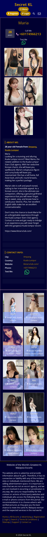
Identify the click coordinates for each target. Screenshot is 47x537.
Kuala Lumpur (12, 150)
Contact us (26, 522)
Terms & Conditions (28, 519)
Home (5, 516)
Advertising (26, 516)
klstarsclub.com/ (31, 264)
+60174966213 (30, 34)
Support (15, 522)
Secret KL (23, 4)
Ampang (32, 146)
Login (26, 13)
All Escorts (14, 516)
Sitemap (6, 522)
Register (14, 13)
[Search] (34, 13)
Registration (39, 516)
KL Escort (9, 235)
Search (14, 519)
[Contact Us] (39, 13)
